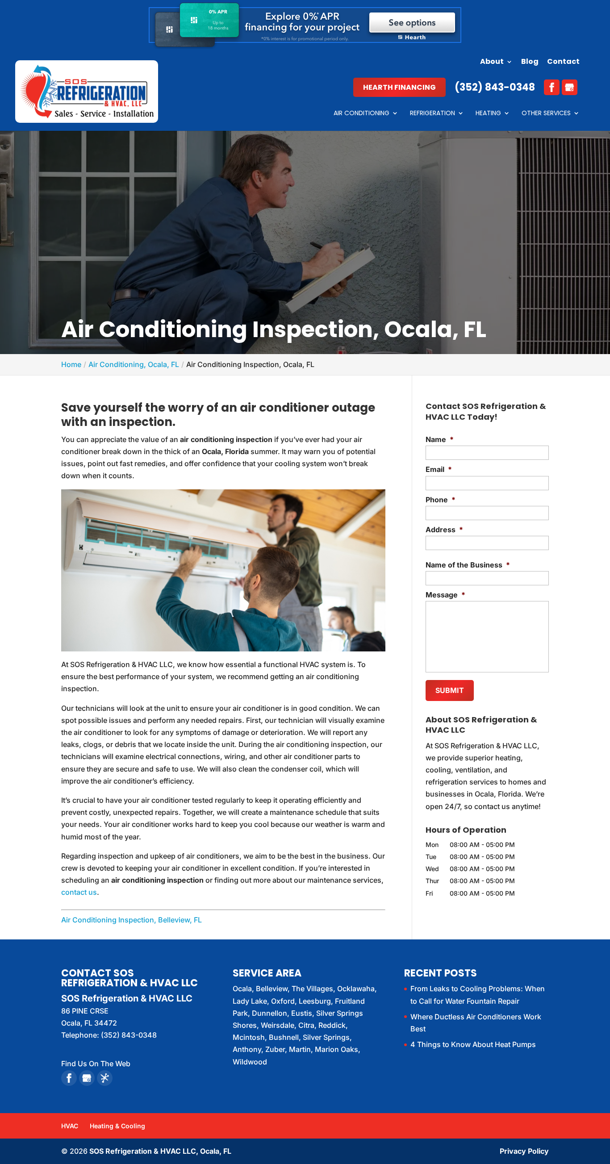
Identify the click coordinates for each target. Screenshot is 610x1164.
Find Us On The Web (95, 1063)
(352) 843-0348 (495, 87)
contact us (79, 892)
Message (445, 594)
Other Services (546, 113)
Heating (488, 113)
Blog (530, 62)
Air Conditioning (361, 113)
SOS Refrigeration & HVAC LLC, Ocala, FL (160, 1151)
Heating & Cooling (117, 1126)
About (492, 62)
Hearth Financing (399, 87)
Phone (440, 499)
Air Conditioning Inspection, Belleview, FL (131, 919)
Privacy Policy (524, 1151)
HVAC (69, 1126)
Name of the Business (468, 564)
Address (444, 529)
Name (440, 439)
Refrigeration (432, 113)
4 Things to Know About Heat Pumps (473, 1044)
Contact (563, 62)
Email (439, 469)
